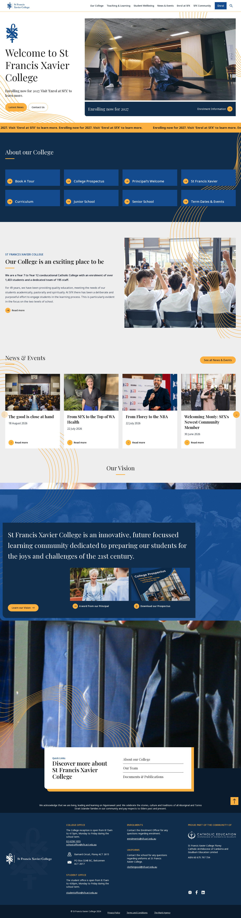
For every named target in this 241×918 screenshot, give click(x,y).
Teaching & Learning (118, 5)
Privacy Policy (114, 912)
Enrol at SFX (183, 5)
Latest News (16, 107)
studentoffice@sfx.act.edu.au (81, 892)
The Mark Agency (162, 912)
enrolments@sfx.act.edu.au (141, 838)
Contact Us (38, 107)
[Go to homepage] (18, 6)
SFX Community (202, 5)
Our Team (130, 768)
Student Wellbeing (144, 5)
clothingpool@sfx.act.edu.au (142, 866)
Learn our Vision (21, 607)
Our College (96, 5)
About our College (136, 759)
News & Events (165, 5)
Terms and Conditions (137, 912)
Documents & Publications (143, 776)
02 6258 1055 (73, 841)
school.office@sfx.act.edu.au (81, 844)
